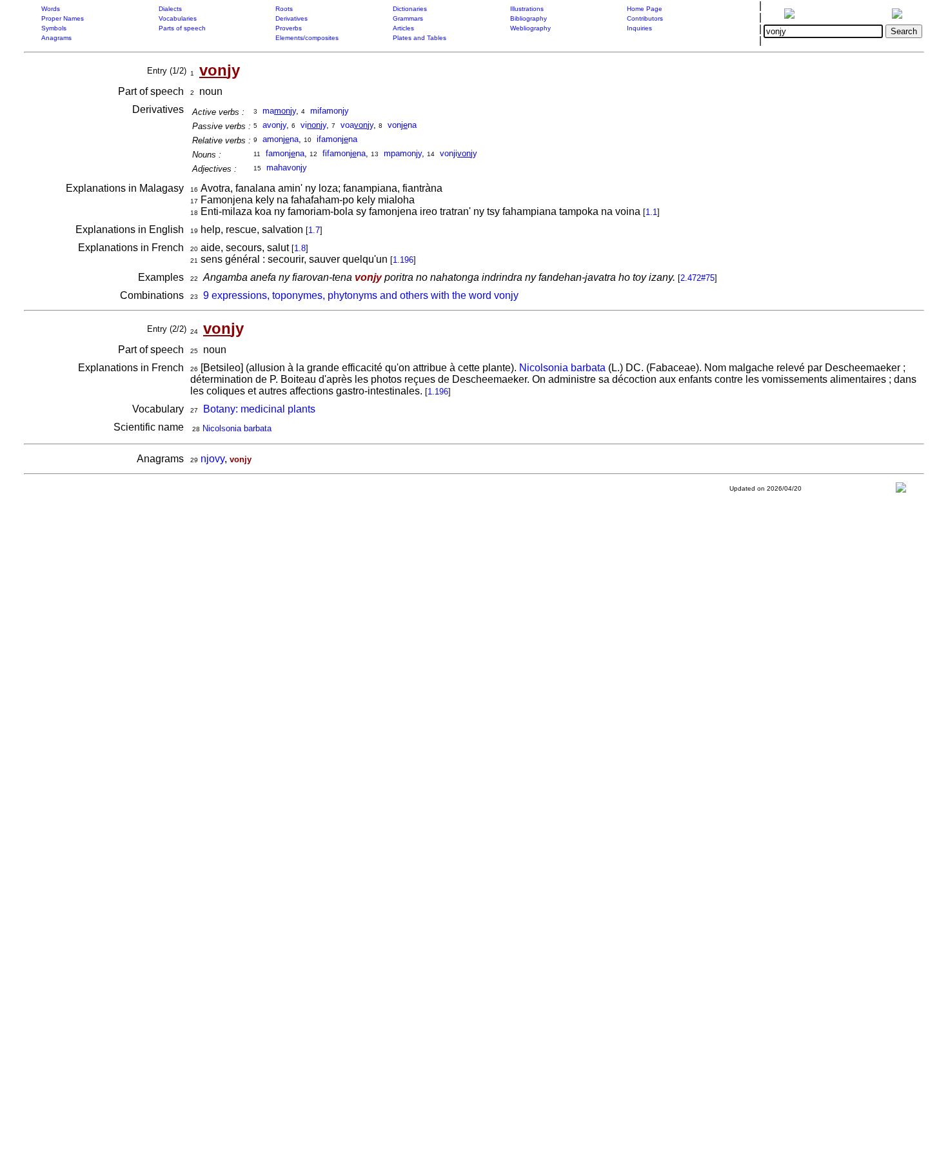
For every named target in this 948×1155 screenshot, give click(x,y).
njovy (212, 458)
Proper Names (62, 18)
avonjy (274, 125)
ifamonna (337, 139)
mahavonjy (286, 167)
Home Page (644, 8)
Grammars (408, 18)
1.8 (300, 248)
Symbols (53, 28)
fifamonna (344, 153)
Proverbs (288, 28)
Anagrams (56, 37)
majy (279, 111)
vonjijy (458, 153)
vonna (402, 125)
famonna (285, 153)
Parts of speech (182, 28)
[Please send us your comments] (901, 490)
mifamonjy (329, 111)
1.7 (314, 230)
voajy (357, 125)
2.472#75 (697, 278)
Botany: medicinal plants (259, 409)
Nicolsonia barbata (562, 367)
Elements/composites (307, 37)
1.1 (651, 212)
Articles (403, 28)
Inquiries (639, 28)
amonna (280, 139)
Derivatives (291, 18)
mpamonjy (403, 153)
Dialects (170, 8)
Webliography (530, 28)
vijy (313, 125)
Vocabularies (178, 18)
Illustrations (527, 8)
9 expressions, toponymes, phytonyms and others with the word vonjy (360, 295)
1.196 (403, 260)
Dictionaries (410, 8)
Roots (284, 8)
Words (50, 8)
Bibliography (528, 18)
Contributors (645, 18)
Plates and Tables (419, 37)
